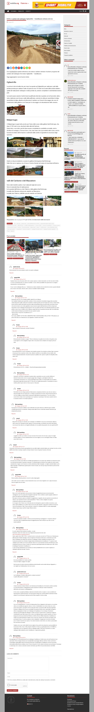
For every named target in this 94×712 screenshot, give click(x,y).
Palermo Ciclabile (68, 43)
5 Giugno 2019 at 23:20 (22, 349)
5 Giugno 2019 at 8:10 (19, 268)
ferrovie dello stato (25, 227)
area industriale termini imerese (33, 223)
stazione (12, 231)
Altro (65, 29)
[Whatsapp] (27, 68)
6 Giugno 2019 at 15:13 (23, 374)
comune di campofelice (47, 225)
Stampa (66, 52)
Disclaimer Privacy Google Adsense (75, 702)
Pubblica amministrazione (18, 258)
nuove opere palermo (11, 229)
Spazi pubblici (67, 50)
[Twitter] (11, 68)
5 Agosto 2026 (47, 247)
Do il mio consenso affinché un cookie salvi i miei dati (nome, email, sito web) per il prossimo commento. (31, 680)
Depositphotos (70, 709)
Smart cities (67, 48)
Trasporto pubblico (35, 262)
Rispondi (11, 272)
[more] (29, 68)
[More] (29, 68)
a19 (14, 223)
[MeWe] (21, 68)
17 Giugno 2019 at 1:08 (22, 529)
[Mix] (24, 68)
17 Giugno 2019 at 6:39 (23, 573)
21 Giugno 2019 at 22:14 (19, 637)
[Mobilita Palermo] (8, 11)
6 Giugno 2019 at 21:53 (23, 390)
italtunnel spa (32, 227)
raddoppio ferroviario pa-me (37, 229)
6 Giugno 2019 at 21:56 (23, 517)
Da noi (65, 33)
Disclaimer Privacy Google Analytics (75, 704)
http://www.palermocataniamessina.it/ (21, 534)
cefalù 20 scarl (20, 225)
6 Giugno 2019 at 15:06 (20, 459)
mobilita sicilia (43, 227)
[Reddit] (13, 68)
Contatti (28, 11)
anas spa (18, 223)
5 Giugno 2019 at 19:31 (23, 434)
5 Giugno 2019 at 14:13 (21, 297)
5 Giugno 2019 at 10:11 (20, 279)
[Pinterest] (19, 68)
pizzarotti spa (19, 229)
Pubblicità (21, 11)
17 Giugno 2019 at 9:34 (23, 584)
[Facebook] (8, 68)
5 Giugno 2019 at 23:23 (23, 365)
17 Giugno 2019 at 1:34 (23, 558)
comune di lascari (56, 225)
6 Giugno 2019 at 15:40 (22, 491)
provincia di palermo (26, 229)
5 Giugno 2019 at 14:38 (22, 326)
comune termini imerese (12, 227)
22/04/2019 (13, 71)
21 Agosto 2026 (79, 152)
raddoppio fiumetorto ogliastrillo (49, 229)
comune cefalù (38, 225)
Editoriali (66, 36)
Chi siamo (13, 11)
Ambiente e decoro (68, 31)
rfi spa (8, 231)
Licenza (69, 706)
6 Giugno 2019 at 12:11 (19, 446)
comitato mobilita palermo (29, 225)
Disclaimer (69, 699)
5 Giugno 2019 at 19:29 (23, 337)
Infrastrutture (9, 223)
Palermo (24, 3)
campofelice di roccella (11, 225)
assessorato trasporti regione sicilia (47, 223)
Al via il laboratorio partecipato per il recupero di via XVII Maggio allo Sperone (76, 134)
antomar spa (23, 223)
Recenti (66, 148)
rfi (57, 229)
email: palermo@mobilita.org (33, 701)
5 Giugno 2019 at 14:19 (21, 406)
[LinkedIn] (16, 68)
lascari (38, 227)
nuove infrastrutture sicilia (52, 227)
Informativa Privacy (71, 701)
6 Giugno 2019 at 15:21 (21, 476)
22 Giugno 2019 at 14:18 (23, 602)
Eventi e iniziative (68, 38)
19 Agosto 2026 (29, 253)
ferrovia (19, 227)
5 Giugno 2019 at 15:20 (22, 420)
